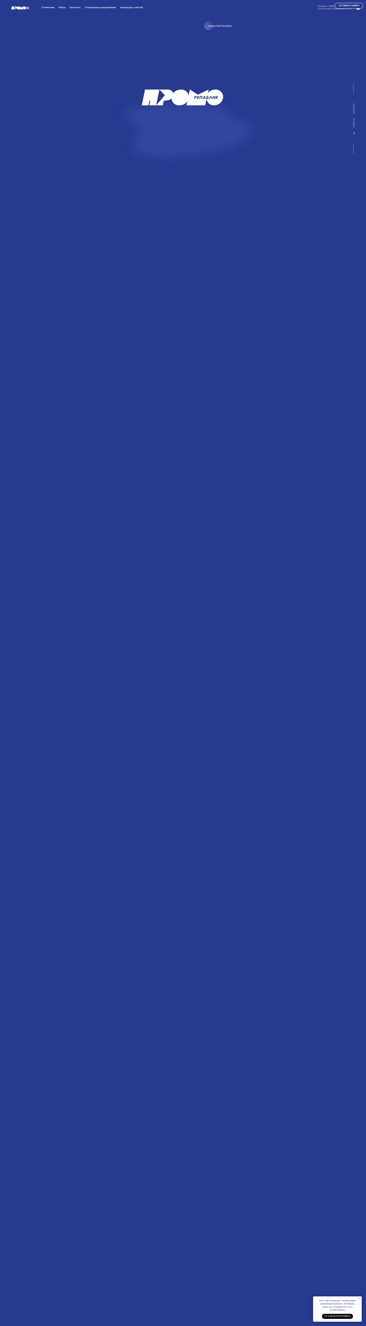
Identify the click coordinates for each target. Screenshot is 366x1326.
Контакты (75, 7)
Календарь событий (131, 7)
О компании (47, 7)
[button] (349, 6)
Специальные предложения (100, 7)
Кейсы (62, 7)
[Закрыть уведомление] (359, 1298)
